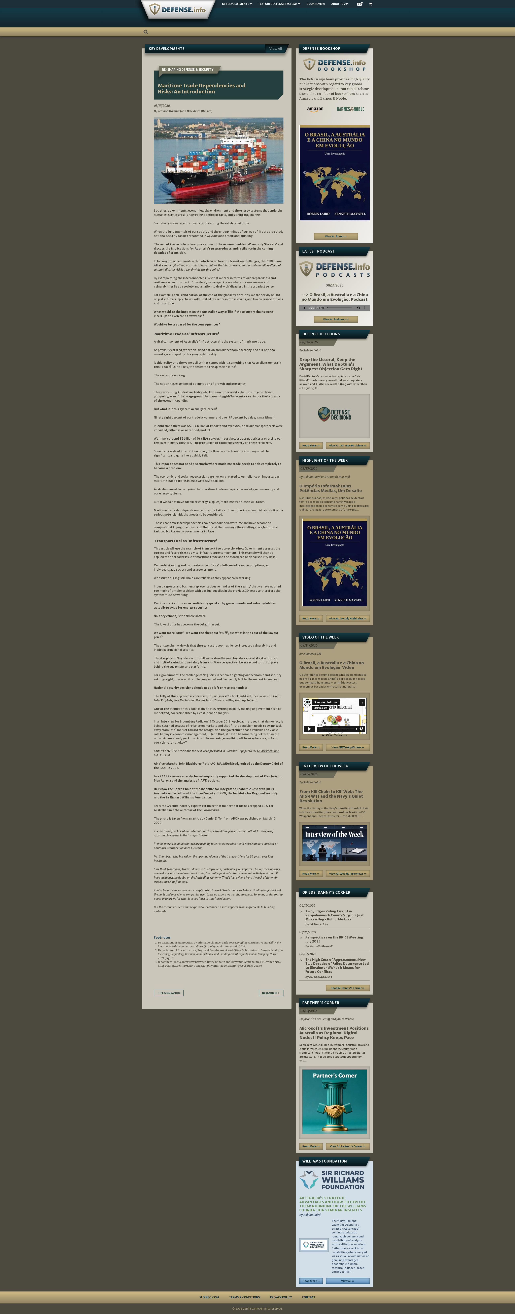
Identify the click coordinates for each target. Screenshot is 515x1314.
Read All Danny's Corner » (348, 988)
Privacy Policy (281, 1297)
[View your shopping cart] (371, 4)
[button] (304, 172)
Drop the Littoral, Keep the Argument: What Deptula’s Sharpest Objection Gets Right (331, 364)
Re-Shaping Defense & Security (187, 70)
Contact (309, 1297)
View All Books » (336, 236)
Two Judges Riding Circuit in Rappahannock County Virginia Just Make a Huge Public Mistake (334, 915)
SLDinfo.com (209, 1297)
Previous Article (171, 992)
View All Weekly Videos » (348, 747)
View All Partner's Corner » (348, 1146)
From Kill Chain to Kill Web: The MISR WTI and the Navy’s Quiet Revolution (331, 796)
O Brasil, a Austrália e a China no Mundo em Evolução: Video (331, 665)
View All (275, 49)
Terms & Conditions (244, 1297)
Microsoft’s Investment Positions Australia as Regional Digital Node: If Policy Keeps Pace (334, 1033)
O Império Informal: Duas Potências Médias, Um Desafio (330, 488)
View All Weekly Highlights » (348, 618)
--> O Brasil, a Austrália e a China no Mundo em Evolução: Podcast (334, 297)
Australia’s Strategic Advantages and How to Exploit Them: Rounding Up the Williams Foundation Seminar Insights (332, 1204)
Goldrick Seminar (268, 751)
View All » (347, 1281)
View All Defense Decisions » (348, 445)
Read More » (311, 445)
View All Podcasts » (336, 319)
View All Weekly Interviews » (348, 873)
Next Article (269, 992)
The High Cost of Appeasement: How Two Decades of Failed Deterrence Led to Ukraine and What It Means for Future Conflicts (337, 966)
